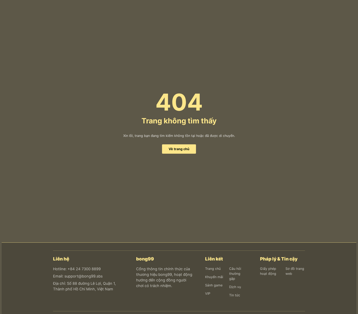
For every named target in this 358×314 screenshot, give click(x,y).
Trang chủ (213, 269)
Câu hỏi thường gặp (235, 274)
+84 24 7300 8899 (84, 269)
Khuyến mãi (214, 277)
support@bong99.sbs (83, 276)
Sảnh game (214, 285)
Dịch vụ (235, 287)
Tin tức (234, 295)
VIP (207, 293)
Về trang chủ (179, 149)
